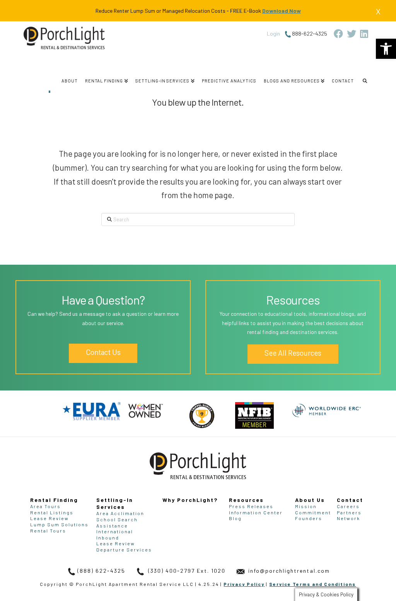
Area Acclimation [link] (120, 513)
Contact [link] (350, 500)
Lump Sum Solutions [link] (59, 524)
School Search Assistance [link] (117, 522)
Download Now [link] (281, 10)
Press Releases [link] (251, 506)
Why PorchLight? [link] (190, 500)
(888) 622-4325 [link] (101, 570)
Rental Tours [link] (48, 530)
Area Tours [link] (45, 506)
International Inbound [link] (114, 534)
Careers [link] (348, 506)
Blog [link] (235, 518)
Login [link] (273, 33)
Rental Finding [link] (54, 500)
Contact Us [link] (103, 352)
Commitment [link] (313, 512)
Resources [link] (246, 500)
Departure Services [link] (124, 549)
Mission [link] (306, 506)
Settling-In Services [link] (114, 503)
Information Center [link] (256, 512)
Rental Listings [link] (51, 512)
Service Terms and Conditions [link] (312, 584)
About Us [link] (310, 500)
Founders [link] (308, 518)
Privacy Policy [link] (244, 584)
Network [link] (348, 518)
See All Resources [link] (293, 352)
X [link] (378, 11)
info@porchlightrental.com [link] (288, 570)
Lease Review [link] (49, 518)
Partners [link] (349, 512)
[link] (386, 49)
